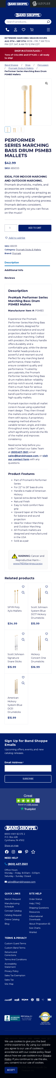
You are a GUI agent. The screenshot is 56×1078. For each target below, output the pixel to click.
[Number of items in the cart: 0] (32, 30)
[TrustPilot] (33, 852)
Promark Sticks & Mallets (20, 68)
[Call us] (7, 30)
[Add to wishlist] (23, 587)
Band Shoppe (11, 65)
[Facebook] (7, 852)
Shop (27, 65)
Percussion (43, 65)
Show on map (12, 845)
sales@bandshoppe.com (23, 455)
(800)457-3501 (19, 452)
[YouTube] (20, 852)
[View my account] (15, 30)
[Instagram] (13, 852)
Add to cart (34, 227)
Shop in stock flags (27, 50)
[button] (46, 83)
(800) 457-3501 (18, 864)
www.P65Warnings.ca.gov (27, 563)
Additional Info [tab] (14, 270)
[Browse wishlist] (23, 30)
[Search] (48, 21)
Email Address (14, 762)
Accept (11, 1070)
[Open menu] (48, 30)
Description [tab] (12, 262)
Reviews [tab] (10, 278)
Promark (16, 253)
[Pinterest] (26, 852)
